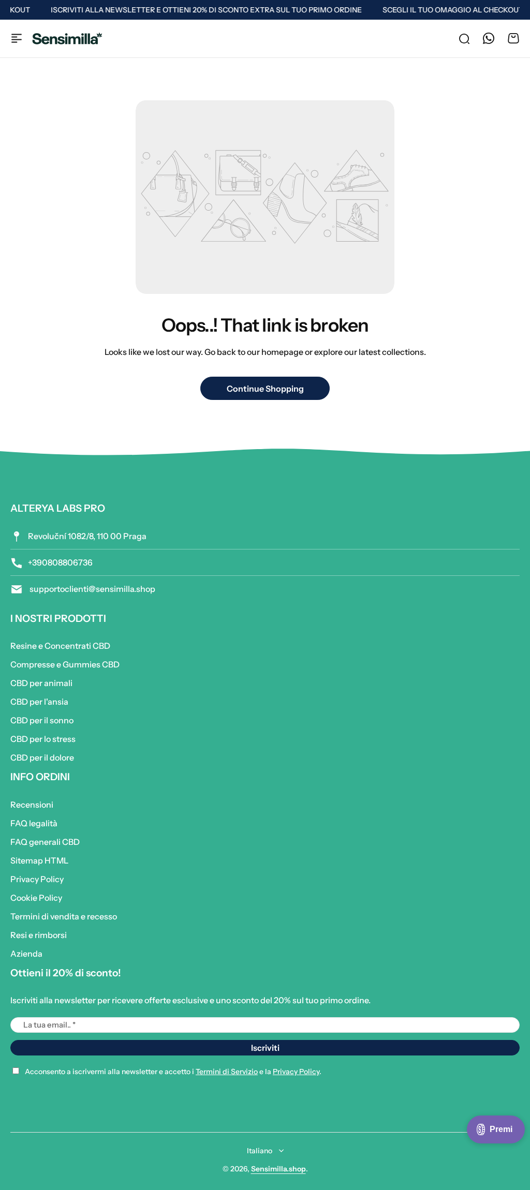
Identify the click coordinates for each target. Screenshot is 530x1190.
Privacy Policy (37, 879)
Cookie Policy (36, 897)
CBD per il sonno (41, 720)
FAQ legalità (33, 823)
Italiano (259, 1150)
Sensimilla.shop (278, 1168)
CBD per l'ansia (39, 701)
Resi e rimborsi (38, 935)
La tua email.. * (49, 1025)
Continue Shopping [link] (265, 388)
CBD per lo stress (43, 739)
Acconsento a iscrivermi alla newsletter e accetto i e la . (173, 1071)
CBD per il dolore (42, 757)
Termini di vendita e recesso (63, 916)
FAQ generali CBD (45, 842)
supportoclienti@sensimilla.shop (91, 589)
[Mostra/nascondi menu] (16, 38)
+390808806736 (60, 562)
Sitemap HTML (39, 860)
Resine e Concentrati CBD (60, 646)
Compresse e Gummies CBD (65, 664)
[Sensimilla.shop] (67, 39)
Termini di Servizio (227, 1071)
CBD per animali (41, 683)
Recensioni (31, 804)
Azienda (26, 953)
